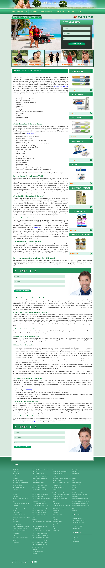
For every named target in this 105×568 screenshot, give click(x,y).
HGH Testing (55, 517)
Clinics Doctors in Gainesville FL (39, 540)
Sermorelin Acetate (17, 491)
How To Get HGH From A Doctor (20, 528)
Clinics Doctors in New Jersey (39, 489)
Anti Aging (15, 510)
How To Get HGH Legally (18, 524)
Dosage (74, 487)
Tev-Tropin (34, 480)
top (13, 457)
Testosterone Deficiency (57, 496)
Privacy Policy (55, 530)
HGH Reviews (16, 523)
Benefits (74, 468)
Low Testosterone (16, 476)
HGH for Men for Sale (57, 521)
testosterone (58, 224)
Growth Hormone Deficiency (58, 487)
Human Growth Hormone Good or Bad (80, 505)
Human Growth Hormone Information (80, 507)
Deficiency (74, 480)
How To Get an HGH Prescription (39, 503)
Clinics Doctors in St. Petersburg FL (40, 535)
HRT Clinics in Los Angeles (19, 487)
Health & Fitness (76, 537)
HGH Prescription (16, 542)
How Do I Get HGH (17, 521)
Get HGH (54, 476)
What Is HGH (35, 471)
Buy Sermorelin (16, 500)
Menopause (15, 492)
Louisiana (34, 553)
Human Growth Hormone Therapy (20, 508)
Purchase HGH (16, 471)
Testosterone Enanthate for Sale (59, 498)
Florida (34, 507)
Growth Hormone (56, 475)
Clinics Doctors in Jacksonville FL (39, 512)
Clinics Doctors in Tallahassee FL (39, 542)
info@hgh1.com (76, 528)
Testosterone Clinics (17, 532)
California (34, 549)
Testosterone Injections (18, 484)
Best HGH (15, 519)
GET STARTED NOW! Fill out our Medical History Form (26, 17)
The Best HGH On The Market (19, 514)
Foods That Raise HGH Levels (79, 492)
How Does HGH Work (37, 500)
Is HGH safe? (55, 491)
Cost (73, 476)
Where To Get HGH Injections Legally (21, 526)
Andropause (15, 496)
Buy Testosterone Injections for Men (20, 482)
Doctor (14, 535)
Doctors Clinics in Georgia (38, 482)
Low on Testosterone (17, 485)
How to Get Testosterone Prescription (60, 494)
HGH (16, 88)
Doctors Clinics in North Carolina (39, 476)
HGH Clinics (15, 540)
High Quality (75, 496)
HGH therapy (30, 133)
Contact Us (54, 528)
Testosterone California (37, 551)
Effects (73, 489)
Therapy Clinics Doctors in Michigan (40, 475)
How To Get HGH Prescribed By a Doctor (22, 539)
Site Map (54, 524)
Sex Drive (15, 494)
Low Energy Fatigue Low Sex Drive (20, 498)
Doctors (74, 485)
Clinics (73, 475)
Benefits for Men (76, 469)
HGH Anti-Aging (56, 503)
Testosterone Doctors (37, 468)
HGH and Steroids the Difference (59, 508)
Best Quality (75, 471)
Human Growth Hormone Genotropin (80, 503)
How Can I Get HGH (17, 512)
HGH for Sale (15, 478)
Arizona (54, 468)
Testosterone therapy (39, 227)
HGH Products (55, 516)
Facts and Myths (76, 491)
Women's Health (76, 541)
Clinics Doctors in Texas (37, 496)
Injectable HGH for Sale (18, 480)
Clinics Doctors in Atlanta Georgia (39, 485)
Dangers (74, 478)
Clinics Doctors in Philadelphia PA (40, 494)
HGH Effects (55, 519)
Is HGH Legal (55, 523)
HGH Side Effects (16, 469)
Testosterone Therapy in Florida (39, 547)
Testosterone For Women (58, 484)
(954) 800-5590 (83, 17)
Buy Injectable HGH (17, 475)
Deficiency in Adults (76, 482)
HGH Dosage (55, 512)
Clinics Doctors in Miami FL (38, 514)
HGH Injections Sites (57, 514)
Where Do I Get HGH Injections (19, 530)
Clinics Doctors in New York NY (39, 487)
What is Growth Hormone (38, 473)
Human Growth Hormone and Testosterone (82, 500)
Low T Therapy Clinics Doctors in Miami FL (42, 521)
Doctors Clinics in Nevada (38, 484)
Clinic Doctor (15, 505)
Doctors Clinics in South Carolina (39, 478)
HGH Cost (54, 489)
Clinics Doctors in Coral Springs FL (40, 533)
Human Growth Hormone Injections (20, 537)
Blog (53, 526)
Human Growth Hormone (61, 86)
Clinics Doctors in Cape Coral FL (39, 510)
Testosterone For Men (57, 485)
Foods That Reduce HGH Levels (79, 494)
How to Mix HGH (56, 510)
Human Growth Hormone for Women (80, 501)
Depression (15, 489)
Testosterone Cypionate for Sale (59, 492)
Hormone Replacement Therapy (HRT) (21, 503)
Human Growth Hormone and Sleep (80, 498)
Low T (14, 507)
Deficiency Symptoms (77, 484)
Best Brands (15, 516)
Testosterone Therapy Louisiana (59, 471)
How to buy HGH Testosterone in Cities (21, 517)
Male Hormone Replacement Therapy (40, 505)
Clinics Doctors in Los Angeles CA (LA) (41, 498)
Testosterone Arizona (37, 555)
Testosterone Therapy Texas (58, 473)
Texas (53, 469)
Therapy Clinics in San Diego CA (39, 501)
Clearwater (34, 519)
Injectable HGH (16, 473)
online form (23, 375)
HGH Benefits (16, 533)
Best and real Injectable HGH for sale (60, 482)
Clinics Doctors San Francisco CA (39, 508)
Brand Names (75, 473)
